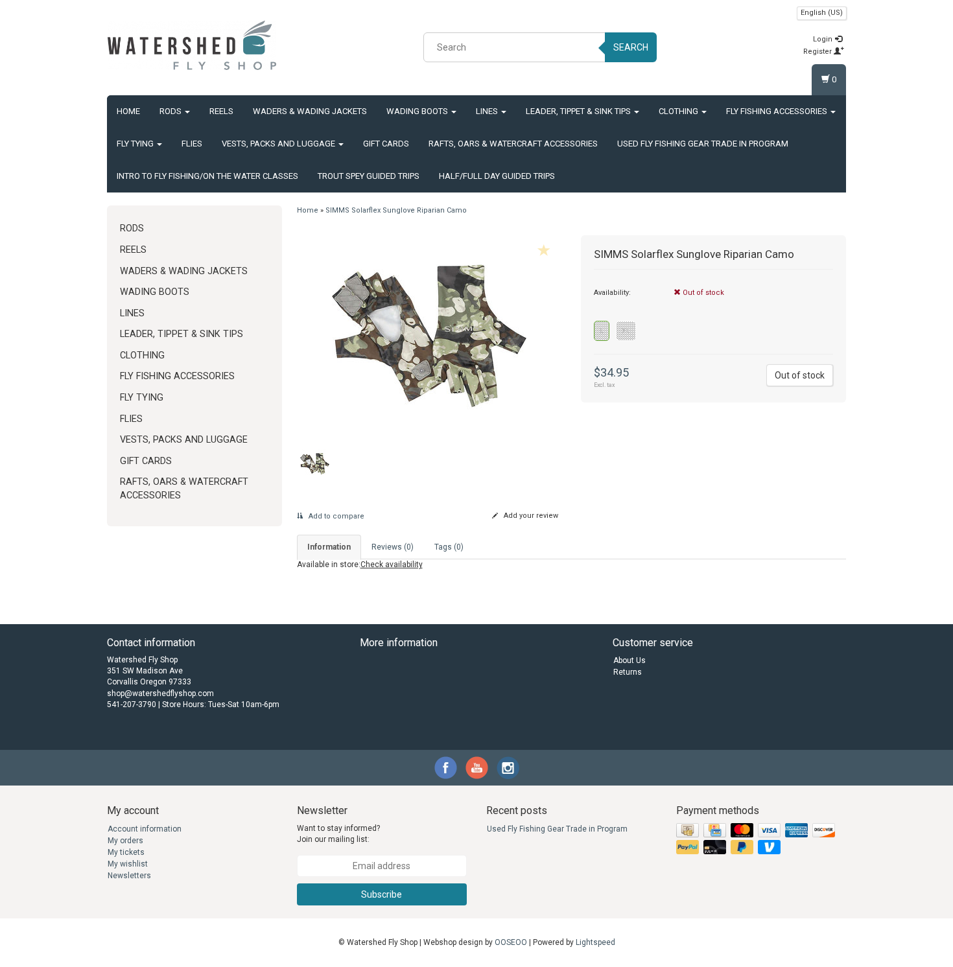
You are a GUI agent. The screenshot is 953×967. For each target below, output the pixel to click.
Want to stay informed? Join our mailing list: (338, 834)
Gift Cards (386, 143)
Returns (627, 672)
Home (128, 111)
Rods (171, 111)
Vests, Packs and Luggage (279, 143)
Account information (145, 828)
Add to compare (335, 516)
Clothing (679, 111)
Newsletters (129, 875)
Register (818, 51)
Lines (488, 111)
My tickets (126, 852)
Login (823, 39)
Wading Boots (418, 111)
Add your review (530, 515)
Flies (192, 143)
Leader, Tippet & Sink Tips (579, 111)
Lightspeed (595, 942)
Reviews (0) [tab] (392, 547)
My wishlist (128, 863)
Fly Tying (136, 143)
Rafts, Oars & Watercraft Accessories (513, 143)
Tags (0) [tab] (449, 547)
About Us (629, 660)
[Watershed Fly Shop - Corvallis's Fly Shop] (192, 45)
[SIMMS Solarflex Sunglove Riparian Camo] (429, 335)
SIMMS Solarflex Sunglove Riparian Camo (396, 210)
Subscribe (381, 894)
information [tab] (329, 547)
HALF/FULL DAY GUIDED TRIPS (497, 176)
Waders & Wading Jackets (310, 111)
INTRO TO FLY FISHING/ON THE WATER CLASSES (207, 176)
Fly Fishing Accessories (777, 111)
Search (630, 47)
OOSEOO (511, 942)
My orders (125, 840)
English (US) (822, 12)
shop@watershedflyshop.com (160, 693)
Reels (221, 111)
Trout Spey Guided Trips (368, 176)
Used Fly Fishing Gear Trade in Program (702, 143)
